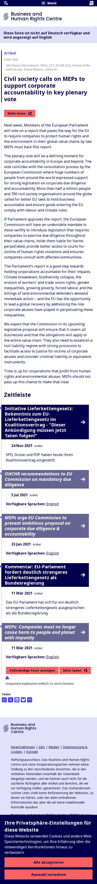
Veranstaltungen (23, 747)
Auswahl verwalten (48, 874)
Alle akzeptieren (48, 862)
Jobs (42, 747)
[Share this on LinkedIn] (16, 699)
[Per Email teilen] (29, 699)
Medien (53, 747)
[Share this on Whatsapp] (4, 699)
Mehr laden (72, 670)
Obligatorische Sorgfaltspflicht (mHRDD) (26, 683)
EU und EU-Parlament (62, 683)
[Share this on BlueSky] (23, 699)
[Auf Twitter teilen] (10, 699)
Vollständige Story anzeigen (32, 670)
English (52, 503)
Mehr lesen (17, 113)
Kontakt (32, 752)
